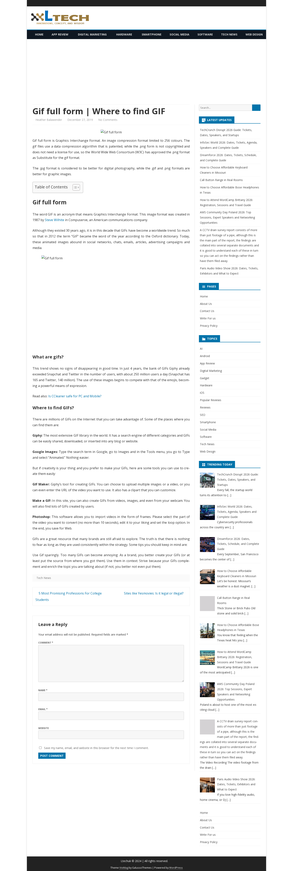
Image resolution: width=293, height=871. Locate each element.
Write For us (208, 318)
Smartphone (151, 34)
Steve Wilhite (54, 220)
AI (201, 348)
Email (43, 709)
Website (43, 728)
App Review (60, 34)
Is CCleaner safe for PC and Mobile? (75, 396)
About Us (206, 304)
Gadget (204, 378)
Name (42, 690)
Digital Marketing (92, 34)
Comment (45, 642)
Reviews (205, 407)
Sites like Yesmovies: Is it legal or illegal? (154, 593)
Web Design (254, 34)
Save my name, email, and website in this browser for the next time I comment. (96, 748)
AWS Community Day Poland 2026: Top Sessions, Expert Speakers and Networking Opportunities (227, 217)
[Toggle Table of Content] (74, 187)
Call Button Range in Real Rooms (221, 180)
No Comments (107, 120)
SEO (202, 415)
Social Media (179, 34)
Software (205, 34)
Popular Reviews (210, 400)
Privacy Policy (208, 326)
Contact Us (207, 311)
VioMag (123, 867)
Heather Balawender (48, 120)
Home (39, 34)
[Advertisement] (146, 72)
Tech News (229, 34)
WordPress (176, 867)
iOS (202, 393)
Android (205, 356)
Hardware (124, 34)
